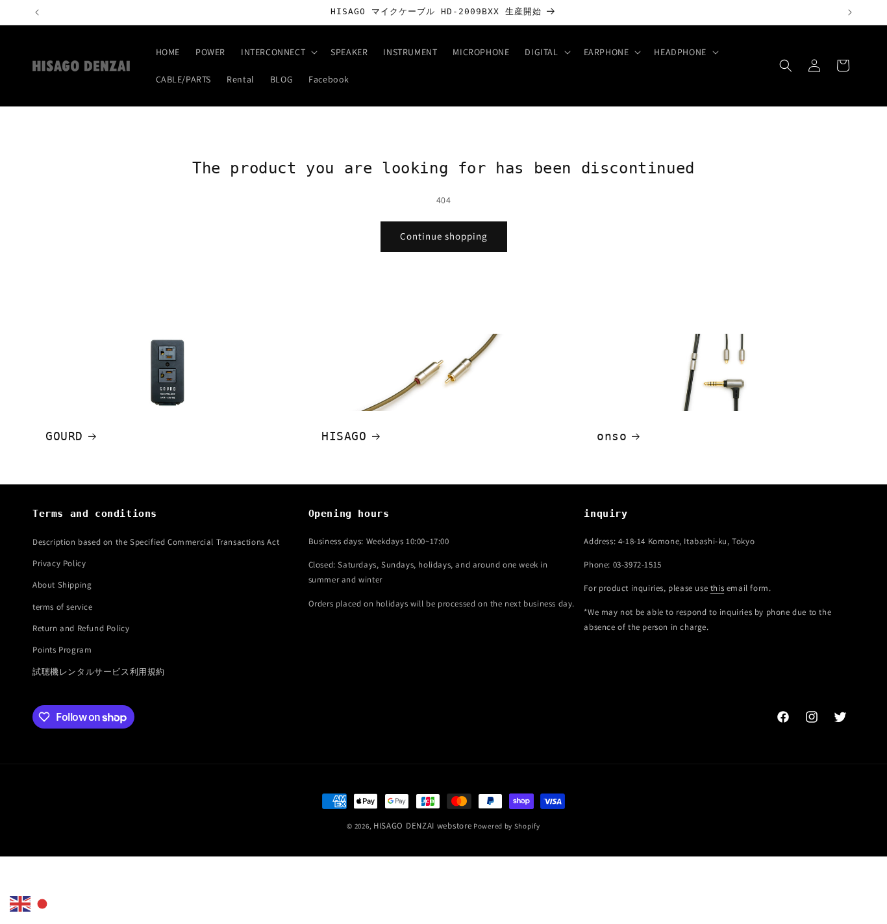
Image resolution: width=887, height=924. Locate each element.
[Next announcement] (850, 12)
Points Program (62, 650)
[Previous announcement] (37, 12)
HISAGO (344, 436)
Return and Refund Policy (80, 628)
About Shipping (62, 585)
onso (612, 436)
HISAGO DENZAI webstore (422, 825)
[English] (21, 903)
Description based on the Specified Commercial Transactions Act (155, 541)
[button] (278, 52)
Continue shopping (444, 236)
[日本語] (43, 903)
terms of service (62, 606)
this (717, 588)
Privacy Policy (59, 563)
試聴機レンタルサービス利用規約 (98, 671)
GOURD (64, 436)
